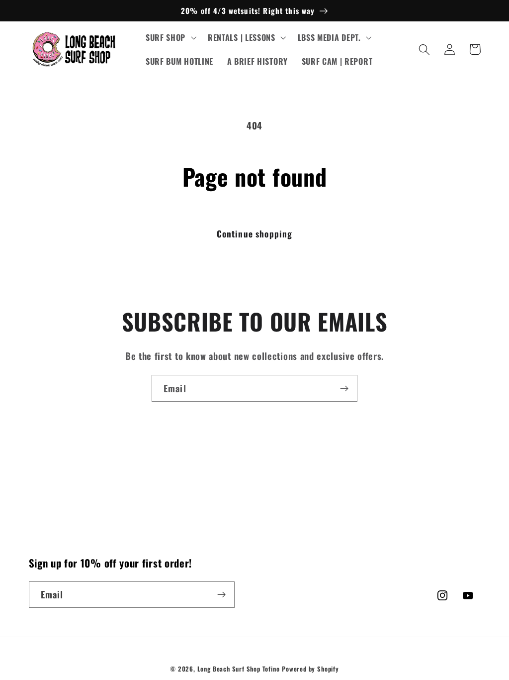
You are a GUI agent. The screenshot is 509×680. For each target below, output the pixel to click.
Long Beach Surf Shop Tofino (238, 669)
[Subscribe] (344, 388)
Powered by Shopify (310, 669)
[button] (170, 38)
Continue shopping (255, 233)
